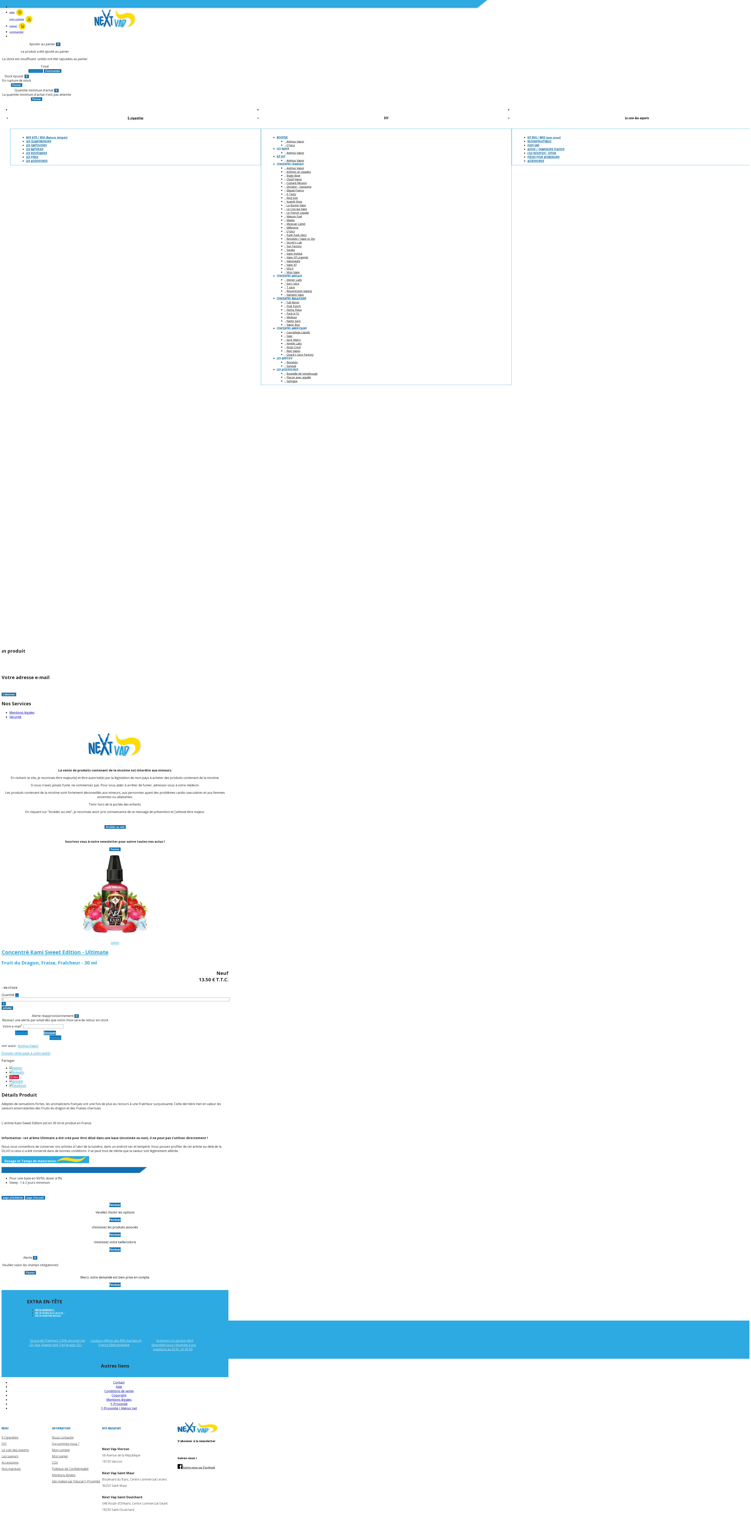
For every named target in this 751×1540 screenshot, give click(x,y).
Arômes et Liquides (299, 172)
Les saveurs (10, 1456)
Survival (291, 366)
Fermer (55, 1038)
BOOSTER (282, 137)
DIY (4, 1444)
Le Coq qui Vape (297, 209)
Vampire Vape (295, 295)
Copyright (119, 1395)
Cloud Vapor (294, 179)
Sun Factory (294, 246)
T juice (291, 287)
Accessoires (10, 1462)
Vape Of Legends (297, 257)
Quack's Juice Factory (300, 354)
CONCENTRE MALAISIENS (291, 298)
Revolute (292, 362)
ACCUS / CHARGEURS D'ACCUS (545, 149)
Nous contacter (63, 1437)
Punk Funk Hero (297, 235)
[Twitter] (15, 1068)
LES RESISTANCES (36, 153)
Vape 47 (292, 265)
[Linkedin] (16, 1072)
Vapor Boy (293, 325)
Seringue (292, 381)
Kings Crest (294, 347)
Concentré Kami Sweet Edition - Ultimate (55, 952)
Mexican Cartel (296, 224)
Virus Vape (293, 272)
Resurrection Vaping (299, 291)
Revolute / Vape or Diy (301, 239)
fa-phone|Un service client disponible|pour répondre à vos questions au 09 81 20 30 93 (173, 1344)
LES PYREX (32, 157)
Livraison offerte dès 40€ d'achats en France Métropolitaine (116, 1342)
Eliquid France (295, 190)
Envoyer (50, 1033)
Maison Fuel (294, 216)
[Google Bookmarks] (16, 1081)
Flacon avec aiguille (299, 377)
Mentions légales (22, 712)
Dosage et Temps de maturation (30, 1161)
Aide (119, 1387)
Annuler (21, 1033)
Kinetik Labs (294, 343)
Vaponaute (293, 261)
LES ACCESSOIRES (37, 161)
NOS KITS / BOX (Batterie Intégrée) (46, 137)
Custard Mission (297, 183)
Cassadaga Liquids (298, 332)
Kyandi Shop (294, 201)
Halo (289, 336)
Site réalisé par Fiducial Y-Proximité (76, 1481)
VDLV (290, 268)
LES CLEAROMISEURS (38, 141)
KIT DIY (281, 156)
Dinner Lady (294, 280)
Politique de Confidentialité (70, 1469)
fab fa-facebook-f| (45, 1310)
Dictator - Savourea (299, 187)
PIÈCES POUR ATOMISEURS (543, 157)
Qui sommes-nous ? (65, 1444)
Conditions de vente (119, 1391)
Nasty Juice (294, 321)
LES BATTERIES (34, 149)
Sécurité (15, 717)
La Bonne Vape (296, 205)
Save (15, 1076)
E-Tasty (291, 194)
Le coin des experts (15, 1450)
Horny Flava (294, 310)
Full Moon (293, 302)
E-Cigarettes (10, 1437)
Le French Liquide (298, 213)
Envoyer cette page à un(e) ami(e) (26, 1053)
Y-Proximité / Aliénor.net (119, 1408)
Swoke (291, 250)
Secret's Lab (294, 242)
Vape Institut (294, 253)
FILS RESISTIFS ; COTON (541, 153)
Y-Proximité (119, 1404)
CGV (55, 1462)
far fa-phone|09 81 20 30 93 (49, 1313)
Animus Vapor (295, 141)
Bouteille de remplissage (302, 373)
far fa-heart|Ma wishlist (48, 1315)
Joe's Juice (293, 283)
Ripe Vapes (293, 351)
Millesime (292, 227)
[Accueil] (198, 1432)
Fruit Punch (294, 306)
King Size (292, 198)
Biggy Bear (293, 175)
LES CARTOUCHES (36, 145)
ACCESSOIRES (535, 161)
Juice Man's (294, 340)
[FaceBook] (17, 1085)
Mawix (291, 220)
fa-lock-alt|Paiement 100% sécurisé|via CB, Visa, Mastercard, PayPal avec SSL (57, 1342)
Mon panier (60, 1456)
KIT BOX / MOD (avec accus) (544, 137)
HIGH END (533, 145)
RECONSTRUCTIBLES (539, 141)
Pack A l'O (293, 313)
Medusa (292, 317)
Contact (119, 1382)
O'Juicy (291, 145)
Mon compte (61, 1450)
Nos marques (11, 1469)
